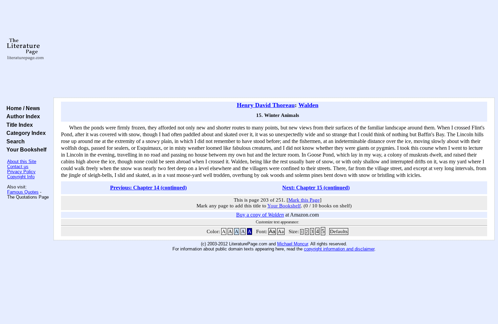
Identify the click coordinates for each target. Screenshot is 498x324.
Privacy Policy (21, 171)
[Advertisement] (274, 49)
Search (14, 141)
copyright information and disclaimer (339, 248)
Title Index (18, 125)
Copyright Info (21, 176)
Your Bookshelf (25, 149)
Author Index (22, 116)
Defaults (339, 231)
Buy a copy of (260, 215)
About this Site (21, 161)
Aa (272, 231)
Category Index (25, 133)
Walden (308, 105)
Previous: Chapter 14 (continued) (148, 187)
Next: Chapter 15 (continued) (316, 187)
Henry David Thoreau (266, 105)
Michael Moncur (292, 243)
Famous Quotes (23, 192)
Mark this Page (304, 200)
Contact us (17, 166)
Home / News (22, 108)
